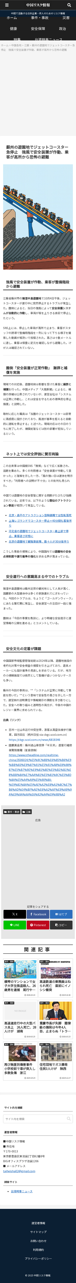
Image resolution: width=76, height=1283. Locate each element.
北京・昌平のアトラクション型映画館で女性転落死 (40, 515)
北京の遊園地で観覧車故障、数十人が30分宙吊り (39, 541)
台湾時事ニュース (22, 1191)
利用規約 (38, 1250)
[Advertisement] (38, 95)
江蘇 (28, 811)
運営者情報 (38, 1223)
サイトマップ (38, 1232)
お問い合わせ (38, 1241)
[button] (61, 925)
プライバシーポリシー (38, 1258)
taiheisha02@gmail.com (19, 1171)
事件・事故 (13, 811)
